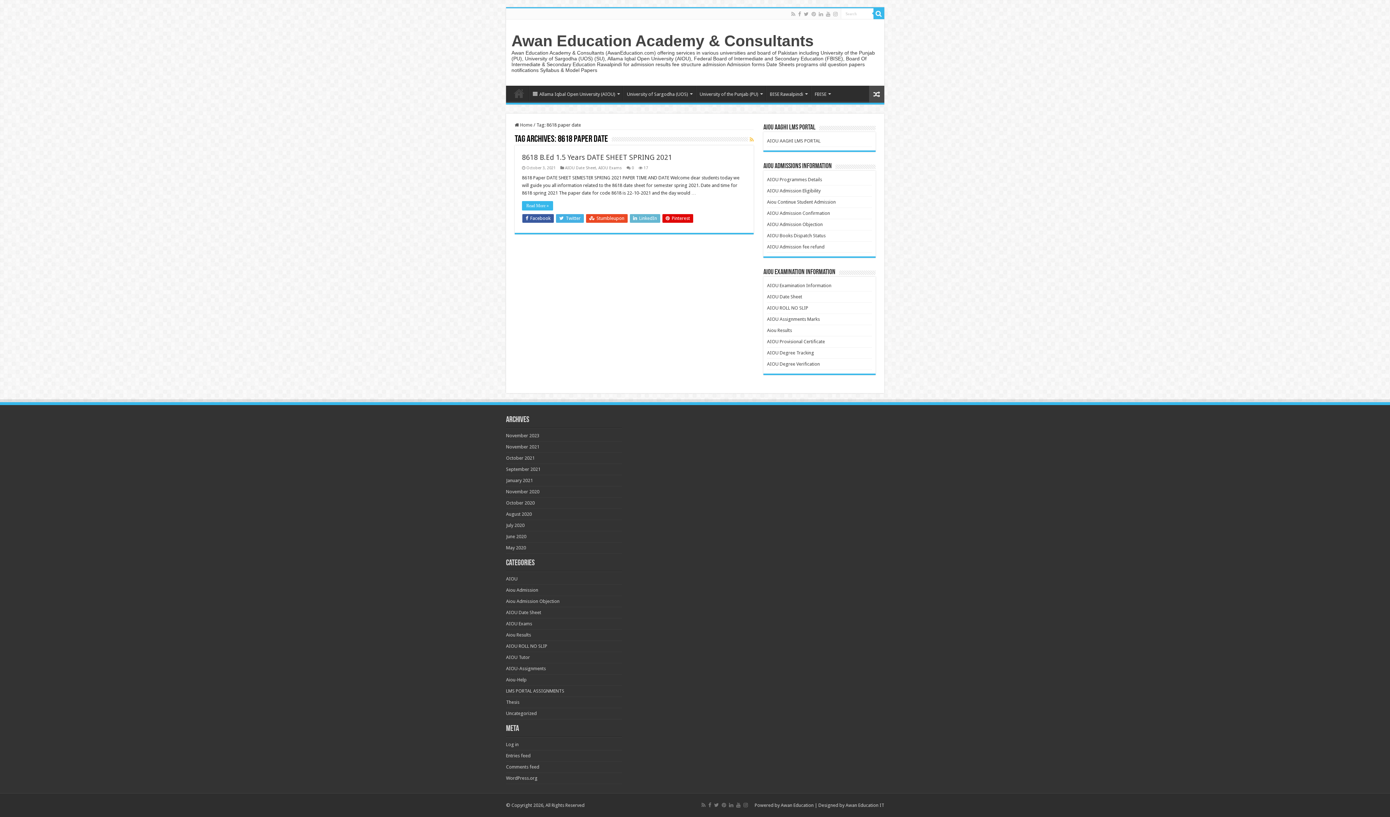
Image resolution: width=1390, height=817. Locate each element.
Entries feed (518, 755)
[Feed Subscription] (752, 139)
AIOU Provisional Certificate (796, 341)
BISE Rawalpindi (786, 94)
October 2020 (520, 503)
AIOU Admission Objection (795, 224)
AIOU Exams (610, 168)
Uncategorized (521, 713)
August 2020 (519, 514)
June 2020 (516, 536)
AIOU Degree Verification (793, 364)
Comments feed (522, 767)
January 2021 (519, 480)
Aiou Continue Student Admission (801, 202)
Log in (512, 744)
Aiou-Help (516, 679)
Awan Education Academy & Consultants (662, 41)
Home (519, 93)
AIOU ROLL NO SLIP (787, 308)
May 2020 (516, 547)
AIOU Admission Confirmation (798, 213)
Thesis (512, 702)
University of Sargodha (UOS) (657, 94)
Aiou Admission (522, 590)
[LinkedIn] (821, 14)
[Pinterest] (814, 14)
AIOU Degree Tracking (790, 353)
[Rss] (793, 14)
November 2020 (522, 491)
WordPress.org (522, 778)
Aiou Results (779, 330)
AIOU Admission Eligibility (794, 190)
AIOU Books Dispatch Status (796, 235)
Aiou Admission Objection (533, 601)
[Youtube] (828, 14)
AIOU (512, 579)
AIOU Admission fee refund (796, 247)
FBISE (820, 94)
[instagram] (835, 14)
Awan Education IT (865, 805)
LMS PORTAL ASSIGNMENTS (535, 691)
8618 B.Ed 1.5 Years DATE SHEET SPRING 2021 (597, 157)
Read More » (537, 205)
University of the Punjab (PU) (729, 94)
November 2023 (522, 435)
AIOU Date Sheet (580, 168)
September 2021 (523, 469)
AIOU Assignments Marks (793, 319)
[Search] (878, 13)
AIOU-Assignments (526, 668)
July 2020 (515, 525)
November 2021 (522, 447)
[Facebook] (799, 14)
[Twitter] (806, 14)
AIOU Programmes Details (794, 179)
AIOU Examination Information (799, 285)
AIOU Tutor (518, 657)
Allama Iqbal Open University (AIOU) (577, 94)
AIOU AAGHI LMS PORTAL (794, 141)
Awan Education (797, 805)
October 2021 (520, 458)
